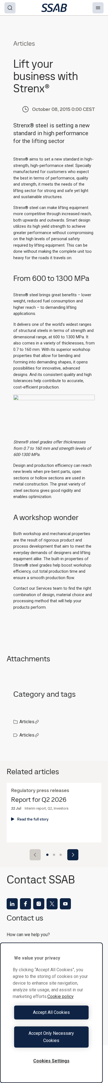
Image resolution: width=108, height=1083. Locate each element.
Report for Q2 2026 (38, 800)
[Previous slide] (35, 854)
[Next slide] (72, 854)
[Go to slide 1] (47, 854)
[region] (51, 1013)
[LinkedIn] (12, 903)
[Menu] (98, 7)
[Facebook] (25, 903)
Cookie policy (60, 996)
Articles (26, 721)
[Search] (10, 7)
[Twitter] (52, 903)
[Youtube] (65, 903)
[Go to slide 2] (54, 854)
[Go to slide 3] (60, 854)
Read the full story (32, 819)
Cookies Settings (51, 1060)
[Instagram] (38, 903)
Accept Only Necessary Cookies (51, 1037)
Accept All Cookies (51, 1012)
